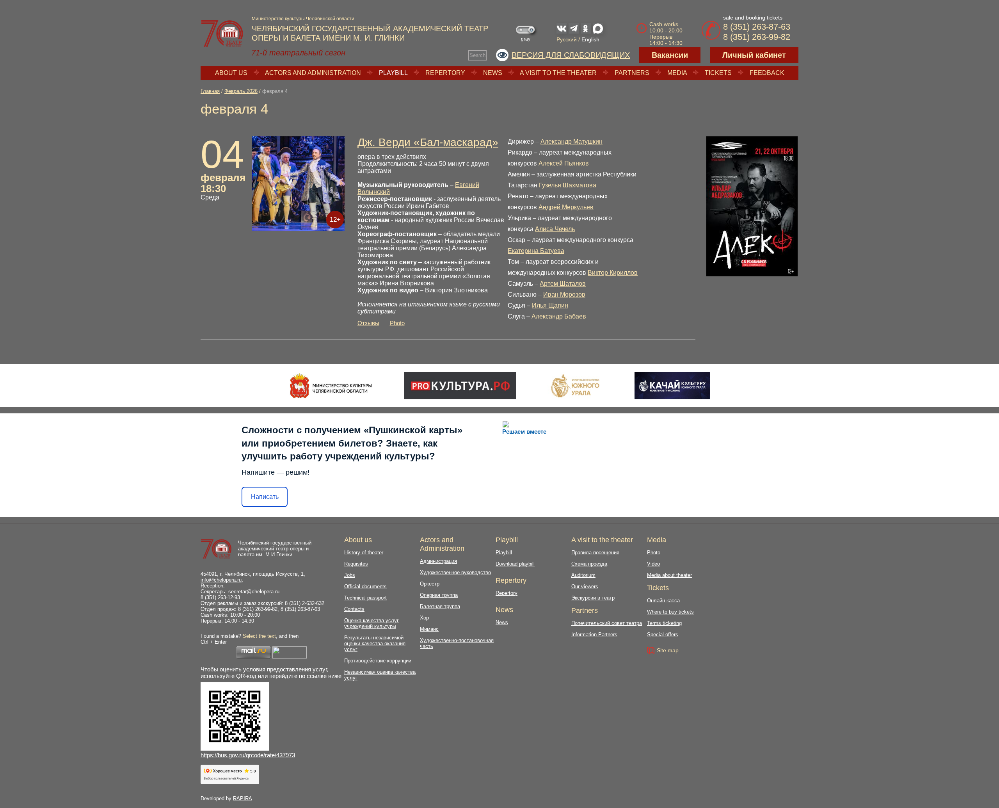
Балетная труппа (440, 606)
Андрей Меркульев (566, 207)
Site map (668, 650)
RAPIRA (242, 798)
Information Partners (594, 634)
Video (653, 564)
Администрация (438, 561)
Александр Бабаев (558, 316)
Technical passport (365, 598)
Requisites (356, 564)
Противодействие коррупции (377, 661)
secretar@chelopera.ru (253, 591)
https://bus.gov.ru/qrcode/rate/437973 (248, 755)
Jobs (349, 575)
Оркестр (429, 584)
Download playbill (515, 564)
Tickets (718, 72)
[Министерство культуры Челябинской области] (331, 385)
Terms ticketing (664, 623)
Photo (397, 323)
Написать (265, 496)
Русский (566, 39)
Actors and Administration (313, 72)
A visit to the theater (558, 72)
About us (231, 72)
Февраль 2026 (241, 91)
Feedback (767, 72)
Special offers (662, 634)
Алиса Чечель (555, 229)
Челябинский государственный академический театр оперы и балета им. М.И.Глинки (274, 548)
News (492, 72)
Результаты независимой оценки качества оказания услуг (374, 643)
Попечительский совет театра (606, 623)
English (590, 39)
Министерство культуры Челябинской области (303, 18)
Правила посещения (595, 552)
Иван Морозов (564, 294)
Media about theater (669, 575)
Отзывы (368, 323)
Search (477, 55)
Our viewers (584, 586)
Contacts (354, 609)
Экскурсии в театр (593, 598)
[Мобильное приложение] (672, 385)
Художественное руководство (455, 572)
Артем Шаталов (563, 283)
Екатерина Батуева (536, 250)
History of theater (363, 552)
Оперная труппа (439, 595)
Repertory (445, 72)
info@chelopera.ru (221, 580)
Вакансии (670, 55)
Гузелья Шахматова (567, 185)
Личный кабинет (754, 55)
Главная (210, 91)
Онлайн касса (663, 600)
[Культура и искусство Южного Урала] (575, 385)
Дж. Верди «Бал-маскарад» (427, 142)
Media (677, 72)
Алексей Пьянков (564, 163)
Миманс (429, 629)
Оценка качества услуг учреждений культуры (371, 623)
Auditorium (583, 575)
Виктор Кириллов (613, 272)
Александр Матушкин (571, 141)
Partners (632, 72)
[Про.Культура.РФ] (460, 385)
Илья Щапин (550, 305)
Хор (424, 618)
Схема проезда (589, 564)
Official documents (365, 586)
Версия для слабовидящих (571, 55)
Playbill (393, 72)
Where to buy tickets (670, 612)
